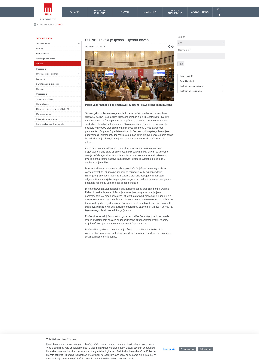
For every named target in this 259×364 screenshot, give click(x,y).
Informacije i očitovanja (47, 74)
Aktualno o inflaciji (44, 99)
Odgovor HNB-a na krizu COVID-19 (53, 109)
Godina (181, 37)
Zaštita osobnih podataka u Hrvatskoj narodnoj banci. (105, 358)
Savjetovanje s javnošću (47, 84)
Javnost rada (46, 24)
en (218, 9)
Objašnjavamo (43, 43)
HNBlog (39, 48)
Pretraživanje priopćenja (191, 86)
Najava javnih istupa (45, 58)
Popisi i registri (187, 81)
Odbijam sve (205, 349)
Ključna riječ (184, 50)
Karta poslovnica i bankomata (50, 124)
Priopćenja (41, 69)
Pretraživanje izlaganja (191, 91)
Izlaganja (40, 79)
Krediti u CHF (186, 76)
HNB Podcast (42, 53)
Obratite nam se (43, 114)
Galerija (40, 89)
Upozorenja (41, 94)
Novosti (59, 24)
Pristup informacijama (46, 119)
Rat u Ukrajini (42, 104)
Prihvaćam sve (187, 349)
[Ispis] (172, 46)
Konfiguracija (169, 349)
